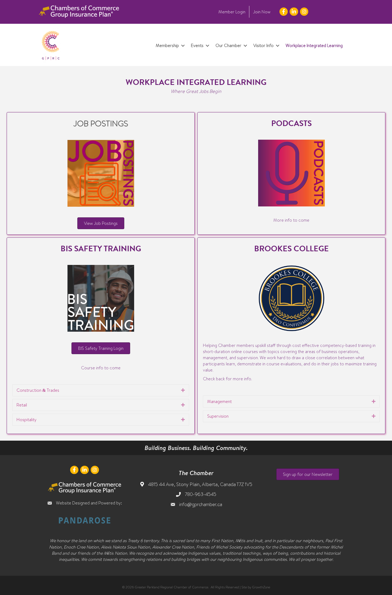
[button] (307, 474)
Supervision (218, 416)
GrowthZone (261, 587)
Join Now (261, 12)
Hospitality (27, 419)
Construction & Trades (38, 390)
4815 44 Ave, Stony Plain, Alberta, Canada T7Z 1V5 (200, 484)
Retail (22, 405)
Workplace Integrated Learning (314, 45)
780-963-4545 (200, 494)
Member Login (231, 12)
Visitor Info (263, 45)
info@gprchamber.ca (200, 504)
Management (219, 401)
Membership (167, 45)
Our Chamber (228, 45)
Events (197, 45)
